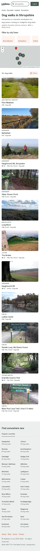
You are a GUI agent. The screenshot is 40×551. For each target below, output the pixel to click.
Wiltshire (23, 464)
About (4, 534)
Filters (35, 73)
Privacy (21, 534)
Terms (14, 534)
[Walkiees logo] (5, 4)
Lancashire (6, 487)
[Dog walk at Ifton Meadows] (20, 88)
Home (4, 10)
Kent (22, 517)
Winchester (6, 479)
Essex (4, 509)
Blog (9, 534)
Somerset (5, 524)
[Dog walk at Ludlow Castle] (20, 302)
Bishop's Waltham (8, 464)
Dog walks (10, 10)
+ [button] (2, 48)
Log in (34, 4)
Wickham (5, 472)
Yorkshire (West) (8, 502)
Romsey (5, 449)
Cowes (22, 479)
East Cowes (24, 487)
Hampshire (6, 442)
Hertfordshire (7, 517)
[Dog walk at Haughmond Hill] (20, 271)
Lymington (24, 472)
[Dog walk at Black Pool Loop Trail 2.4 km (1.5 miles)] (20, 394)
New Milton (6, 494)
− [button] (2, 51)
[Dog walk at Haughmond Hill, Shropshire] (20, 149)
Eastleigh (5, 457)
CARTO (38, 67)
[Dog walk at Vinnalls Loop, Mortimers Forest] (20, 332)
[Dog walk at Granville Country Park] (20, 363)
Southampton (25, 449)
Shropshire (25, 10)
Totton (23, 442)
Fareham (23, 494)
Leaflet (24, 67)
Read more (6, 27)
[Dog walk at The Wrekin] (20, 241)
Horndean (24, 524)
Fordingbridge (25, 502)
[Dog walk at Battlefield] (20, 118)
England (17, 10)
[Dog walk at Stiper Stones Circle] (20, 179)
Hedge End (24, 457)
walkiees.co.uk (9, 539)
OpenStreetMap (31, 67)
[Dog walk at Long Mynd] (20, 210)
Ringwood (24, 509)
